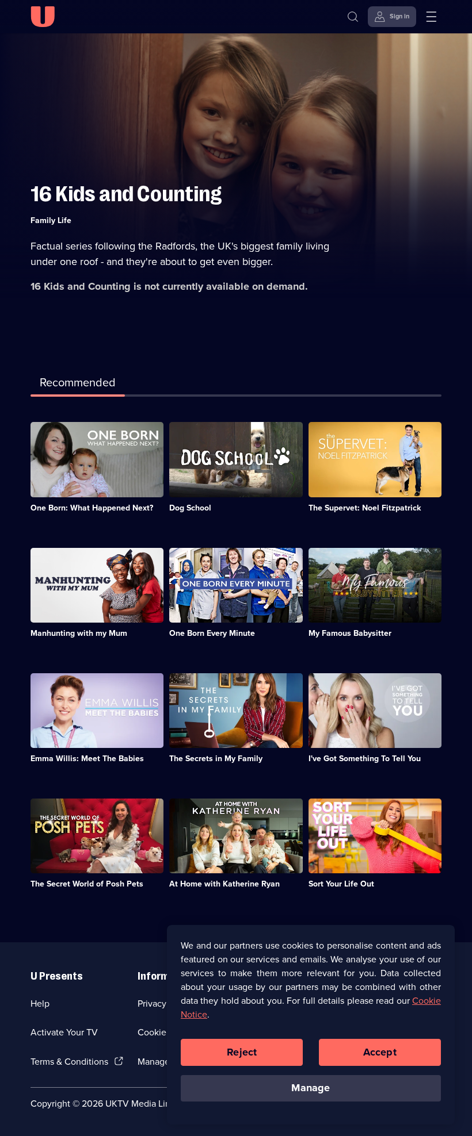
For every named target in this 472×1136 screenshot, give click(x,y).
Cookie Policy (165, 1032)
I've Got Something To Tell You (365, 759)
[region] (311, 1024)
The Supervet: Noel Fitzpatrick (365, 508)
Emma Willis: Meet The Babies (87, 759)
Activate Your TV (64, 1032)
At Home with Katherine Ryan (224, 884)
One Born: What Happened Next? (92, 508)
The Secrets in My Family (215, 759)
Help (40, 1003)
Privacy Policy (165, 1003)
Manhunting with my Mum (79, 633)
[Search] (352, 16)
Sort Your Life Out (341, 884)
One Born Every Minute (212, 633)
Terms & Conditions (69, 1061)
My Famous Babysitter (350, 633)
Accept (380, 1052)
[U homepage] (43, 17)
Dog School (190, 508)
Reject (242, 1052)
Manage (310, 1087)
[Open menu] (431, 16)
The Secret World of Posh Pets (87, 884)
